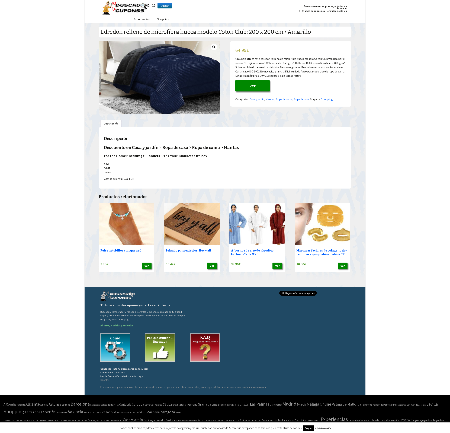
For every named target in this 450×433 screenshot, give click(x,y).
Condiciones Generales (112, 372)
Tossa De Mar (62, 412)
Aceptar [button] (308, 428)
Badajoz (66, 404)
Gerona (192, 404)
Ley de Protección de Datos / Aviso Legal (121, 376)
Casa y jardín (257, 99)
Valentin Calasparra (92, 412)
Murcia (301, 404)
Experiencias (142, 19)
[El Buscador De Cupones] (126, 7)
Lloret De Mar (276, 404)
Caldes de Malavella (110, 404)
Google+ (104, 379)
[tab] (111, 123)
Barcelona (80, 404)
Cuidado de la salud (213, 420)
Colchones (171, 420)
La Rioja (235, 404)
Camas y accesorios (98, 420)
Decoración (267, 420)
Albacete (21, 404)
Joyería (405, 420)
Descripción (111, 123)
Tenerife (48, 411)
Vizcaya (154, 412)
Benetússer (95, 404)
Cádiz (167, 404)
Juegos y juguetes (421, 420)
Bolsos (50, 420)
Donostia (175, 404)
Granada (204, 404)
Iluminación (393, 420)
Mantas (270, 99)
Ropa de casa (301, 99)
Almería (44, 404)
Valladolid (109, 412)
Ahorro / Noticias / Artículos (116, 325)
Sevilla (432, 404)
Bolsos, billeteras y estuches (67, 420)
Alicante (32, 404)
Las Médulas (244, 405)
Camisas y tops (116, 420)
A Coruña (10, 404)
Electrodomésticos (284, 420)
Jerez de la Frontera (222, 404)
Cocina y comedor (154, 420)
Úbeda (178, 413)
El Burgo (184, 404)
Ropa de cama (284, 99)
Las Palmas (259, 404)
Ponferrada (378, 404)
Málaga (313, 404)
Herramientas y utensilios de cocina (367, 420)
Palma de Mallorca (346, 404)
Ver (252, 85)
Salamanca (401, 404)
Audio (45, 420)
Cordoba (138, 404)
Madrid (289, 404)
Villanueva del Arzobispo (128, 412)
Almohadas (38, 420)
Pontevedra (389, 404)
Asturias (55, 404)
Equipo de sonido (313, 420)
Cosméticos (197, 420)
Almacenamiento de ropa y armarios (18, 420)
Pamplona (367, 404)
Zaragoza (167, 412)
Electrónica (300, 420)
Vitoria (144, 412)
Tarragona (32, 412)
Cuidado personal (250, 420)
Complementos (184, 420)
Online (325, 404)
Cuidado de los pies (230, 420)
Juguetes (438, 420)
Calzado (84, 420)
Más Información (323, 428)
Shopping (163, 19)
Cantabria (125, 404)
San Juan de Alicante (416, 404)
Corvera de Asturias (153, 404)
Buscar (165, 5)
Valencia (75, 412)
